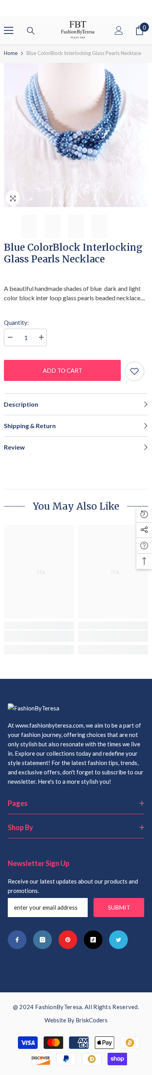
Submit (119, 907)
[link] (39, 636)
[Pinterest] (67, 939)
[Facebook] (17, 939)
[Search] (30, 30)
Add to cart (62, 370)
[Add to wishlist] (134, 371)
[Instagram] (42, 939)
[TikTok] (93, 939)
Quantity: (16, 322)
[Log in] (119, 30)
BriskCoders (92, 1020)
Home (11, 53)
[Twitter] (118, 939)
